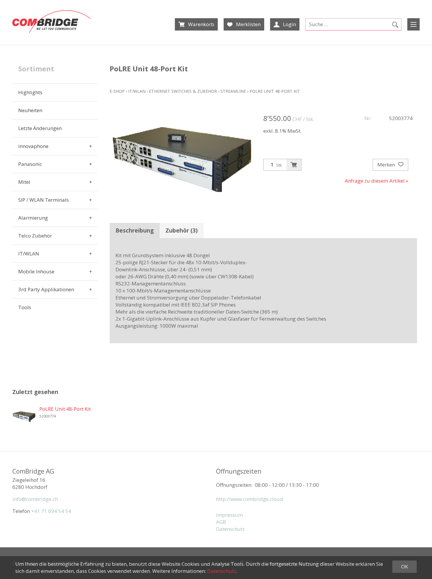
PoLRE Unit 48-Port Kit (275, 91)
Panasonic (30, 164)
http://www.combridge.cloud (249, 499)
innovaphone (33, 146)
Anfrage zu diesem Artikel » (376, 180)
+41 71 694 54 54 (51, 511)
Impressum (229, 514)
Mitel (24, 182)
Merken (386, 164)
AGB (221, 522)
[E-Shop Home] (51, 21)
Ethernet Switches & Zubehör (183, 91)
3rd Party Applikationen (46, 289)
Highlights (30, 92)
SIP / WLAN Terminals (43, 199)
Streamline (233, 91)
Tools (24, 307)
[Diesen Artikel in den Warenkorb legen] (294, 164)
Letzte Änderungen (40, 128)
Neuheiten (30, 110)
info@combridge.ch (35, 499)
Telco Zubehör (35, 235)
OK (404, 566)
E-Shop (117, 91)
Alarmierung (33, 217)
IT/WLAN (28, 253)
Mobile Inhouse (36, 271)
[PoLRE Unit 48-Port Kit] (24, 417)
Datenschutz (230, 529)
